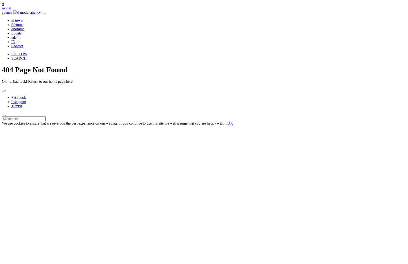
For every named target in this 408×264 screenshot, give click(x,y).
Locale (16, 33)
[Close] (4, 90)
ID (13, 42)
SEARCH (19, 58)
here (69, 81)
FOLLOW (19, 54)
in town (17, 20)
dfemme (17, 25)
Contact (17, 46)
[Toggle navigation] (44, 13)
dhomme (17, 29)
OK (230, 123)
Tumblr (16, 106)
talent (15, 37)
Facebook (18, 97)
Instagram (18, 102)
